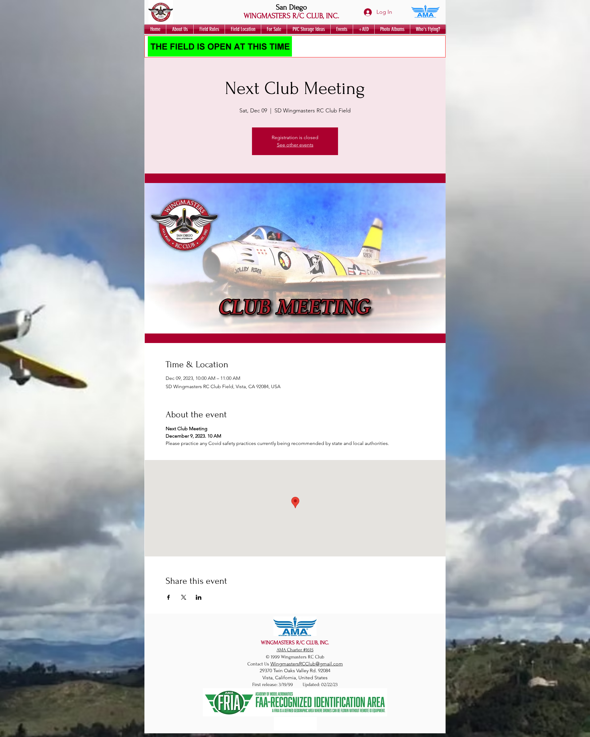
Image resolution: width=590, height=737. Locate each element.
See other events (295, 145)
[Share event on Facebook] (168, 597)
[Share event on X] (184, 597)
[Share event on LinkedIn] (199, 597)
